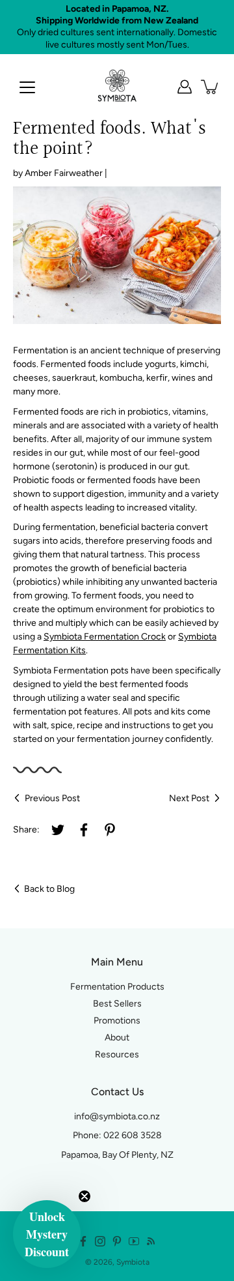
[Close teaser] (84, 1196)
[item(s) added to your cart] (210, 86)
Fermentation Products (117, 986)
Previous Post (52, 798)
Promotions (117, 1020)
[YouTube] (134, 1241)
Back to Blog (49, 888)
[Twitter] (58, 830)
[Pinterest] (110, 830)
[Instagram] (100, 1241)
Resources (117, 1054)
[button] (47, 1234)
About (117, 1037)
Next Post (189, 798)
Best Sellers (117, 1003)
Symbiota (133, 1262)
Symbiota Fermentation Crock (105, 636)
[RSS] (151, 1241)
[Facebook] (84, 830)
